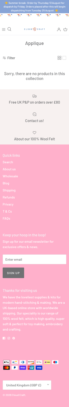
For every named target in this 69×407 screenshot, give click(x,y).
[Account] (58, 29)
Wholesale (10, 176)
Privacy (8, 204)
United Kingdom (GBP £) (23, 385)
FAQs (6, 218)
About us (9, 169)
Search (8, 162)
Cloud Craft (18, 394)
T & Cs (7, 211)
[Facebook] (4, 338)
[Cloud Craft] (34, 29)
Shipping (9, 190)
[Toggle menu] (3, 29)
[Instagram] (9, 338)
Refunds (9, 197)
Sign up (13, 273)
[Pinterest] (13, 338)
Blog (6, 183)
